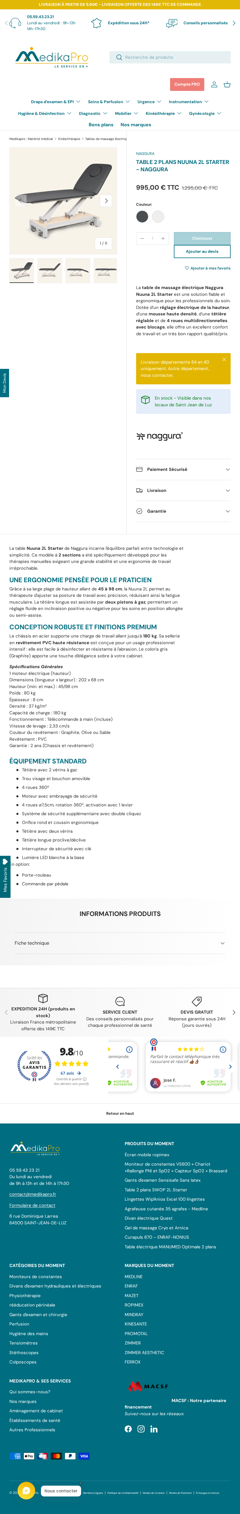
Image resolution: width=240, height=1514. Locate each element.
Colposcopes (23, 1362)
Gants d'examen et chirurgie (38, 1315)
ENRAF (131, 1286)
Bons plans (101, 125)
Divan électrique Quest (149, 1218)
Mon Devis (4, 383)
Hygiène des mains (28, 1334)
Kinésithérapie (69, 139)
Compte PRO (187, 84)
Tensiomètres (23, 1343)
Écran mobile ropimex (147, 1155)
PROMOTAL (136, 1334)
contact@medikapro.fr (32, 1194)
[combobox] (170, 57)
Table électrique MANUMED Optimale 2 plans (170, 1247)
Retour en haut (120, 1113)
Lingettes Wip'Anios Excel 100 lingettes (165, 1199)
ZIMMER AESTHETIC (144, 1353)
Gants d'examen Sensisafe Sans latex (162, 1180)
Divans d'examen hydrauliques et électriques (55, 1286)
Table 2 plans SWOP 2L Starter (156, 1190)
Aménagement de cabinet (36, 1411)
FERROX (132, 1362)
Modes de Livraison (154, 1493)
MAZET (131, 1296)
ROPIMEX (134, 1305)
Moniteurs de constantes (35, 1277)
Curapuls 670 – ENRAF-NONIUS (157, 1237)
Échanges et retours (207, 1493)
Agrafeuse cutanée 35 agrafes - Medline (166, 1209)
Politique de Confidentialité (122, 1493)
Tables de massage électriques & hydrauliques (118, 139)
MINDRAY (134, 1315)
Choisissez (202, 238)
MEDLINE (134, 1277)
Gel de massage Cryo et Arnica (156, 1228)
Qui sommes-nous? (29, 1392)
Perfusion (19, 1324)
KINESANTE (136, 1324)
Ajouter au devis (202, 251)
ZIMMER (133, 1343)
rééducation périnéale (32, 1305)
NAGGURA (145, 153)
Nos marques (136, 125)
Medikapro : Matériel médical (31, 139)
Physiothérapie (25, 1296)
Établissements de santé (34, 1420)
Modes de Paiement (180, 1493)
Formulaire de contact (32, 1205)
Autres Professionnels (32, 1430)
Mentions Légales (93, 1493)
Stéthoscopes (24, 1353)
